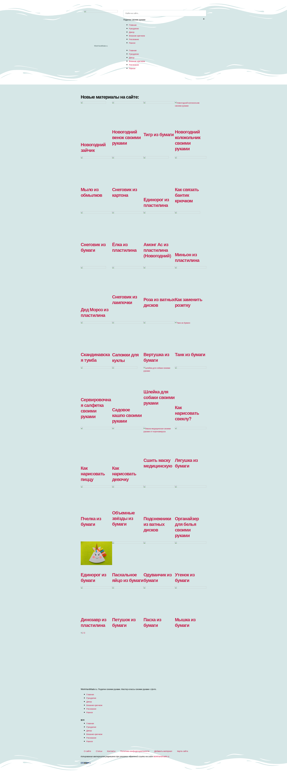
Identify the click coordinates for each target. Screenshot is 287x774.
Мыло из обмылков (91, 192)
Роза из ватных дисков (159, 302)
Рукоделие (134, 28)
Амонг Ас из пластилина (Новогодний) (157, 250)
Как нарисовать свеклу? (187, 413)
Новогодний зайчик (93, 147)
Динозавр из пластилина (93, 622)
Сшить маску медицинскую (158, 463)
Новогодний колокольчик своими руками (187, 140)
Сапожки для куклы (125, 357)
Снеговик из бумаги (93, 247)
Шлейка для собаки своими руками (159, 397)
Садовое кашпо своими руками (127, 415)
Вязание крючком (137, 35)
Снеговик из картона (124, 192)
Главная (133, 24)
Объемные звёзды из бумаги (123, 518)
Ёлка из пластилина (124, 247)
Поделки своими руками (134, 19)
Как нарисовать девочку (124, 473)
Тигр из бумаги (159, 134)
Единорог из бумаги (93, 577)
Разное (132, 42)
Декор (131, 32)
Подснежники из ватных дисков (157, 524)
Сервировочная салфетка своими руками (96, 407)
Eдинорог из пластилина (156, 202)
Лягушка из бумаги (186, 463)
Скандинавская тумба (95, 357)
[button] (143, 719)
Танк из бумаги (190, 354)
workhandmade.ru (161, 756)
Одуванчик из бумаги (158, 577)
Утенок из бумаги (185, 577)
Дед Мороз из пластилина (94, 312)
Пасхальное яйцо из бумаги (127, 577)
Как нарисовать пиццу (93, 473)
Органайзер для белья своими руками (187, 526)
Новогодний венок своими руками (126, 137)
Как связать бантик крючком (187, 195)
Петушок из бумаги (124, 622)
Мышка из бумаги (185, 622)
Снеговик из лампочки (124, 299)
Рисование (134, 39)
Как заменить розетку (188, 302)
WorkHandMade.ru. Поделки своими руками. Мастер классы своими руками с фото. (119, 689)
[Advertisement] (143, 670)
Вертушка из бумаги (156, 357)
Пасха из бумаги (152, 622)
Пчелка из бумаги (91, 521)
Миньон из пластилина (187, 257)
